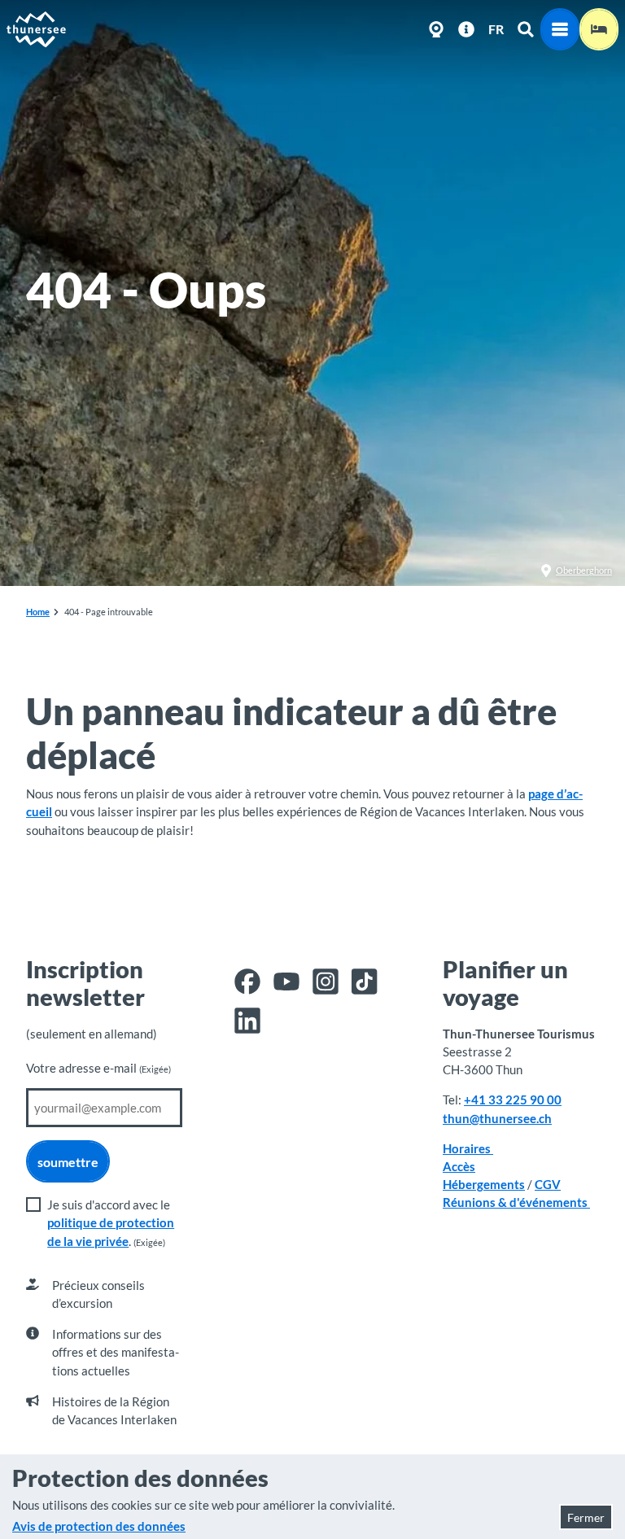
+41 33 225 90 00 (513, 1099)
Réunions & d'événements (516, 1202)
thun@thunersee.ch (497, 1118)
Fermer (586, 1517)
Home (38, 611)
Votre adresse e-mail (98, 1067)
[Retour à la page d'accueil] (37, 29)
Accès (459, 1166)
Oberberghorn (584, 570)
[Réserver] (598, 29)
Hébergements (484, 1184)
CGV (548, 1184)
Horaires (468, 1148)
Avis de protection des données (99, 1526)
